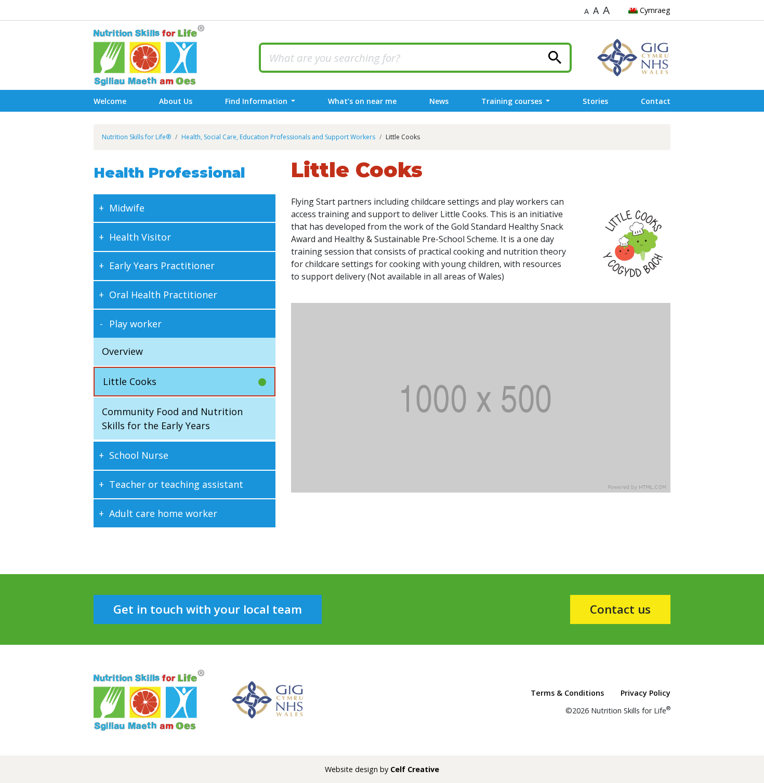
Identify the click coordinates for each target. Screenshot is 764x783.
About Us (175, 101)
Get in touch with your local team (207, 609)
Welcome (110, 101)
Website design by (382, 769)
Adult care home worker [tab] (163, 513)
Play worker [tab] (135, 323)
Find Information (257, 101)
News (439, 101)
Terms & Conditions (567, 693)
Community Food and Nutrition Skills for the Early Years (172, 418)
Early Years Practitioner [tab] (162, 265)
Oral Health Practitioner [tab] (163, 294)
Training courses (512, 101)
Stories (595, 101)
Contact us (620, 609)
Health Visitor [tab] (140, 237)
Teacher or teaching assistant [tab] (176, 484)
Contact (655, 101)
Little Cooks (129, 381)
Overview (122, 351)
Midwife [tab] (126, 208)
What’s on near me (362, 101)
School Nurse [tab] (138, 455)
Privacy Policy (645, 693)
